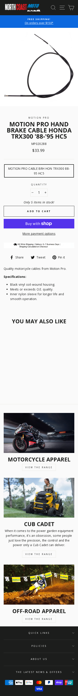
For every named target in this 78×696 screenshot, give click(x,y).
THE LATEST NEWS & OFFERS (39, 672)
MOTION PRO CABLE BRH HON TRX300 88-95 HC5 (39, 170)
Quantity (39, 184)
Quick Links (39, 632)
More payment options (39, 233)
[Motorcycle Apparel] (39, 433)
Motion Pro (39, 117)
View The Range (39, 467)
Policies (38, 645)
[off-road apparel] (39, 584)
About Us (39, 659)
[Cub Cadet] (39, 498)
